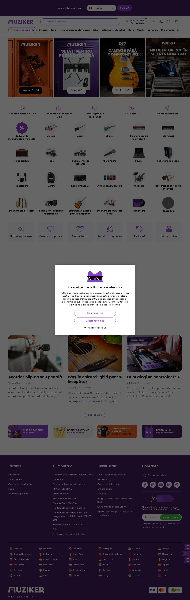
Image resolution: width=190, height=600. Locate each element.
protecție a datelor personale (105, 305)
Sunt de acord (95, 313)
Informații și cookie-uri (95, 327)
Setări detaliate (95, 321)
